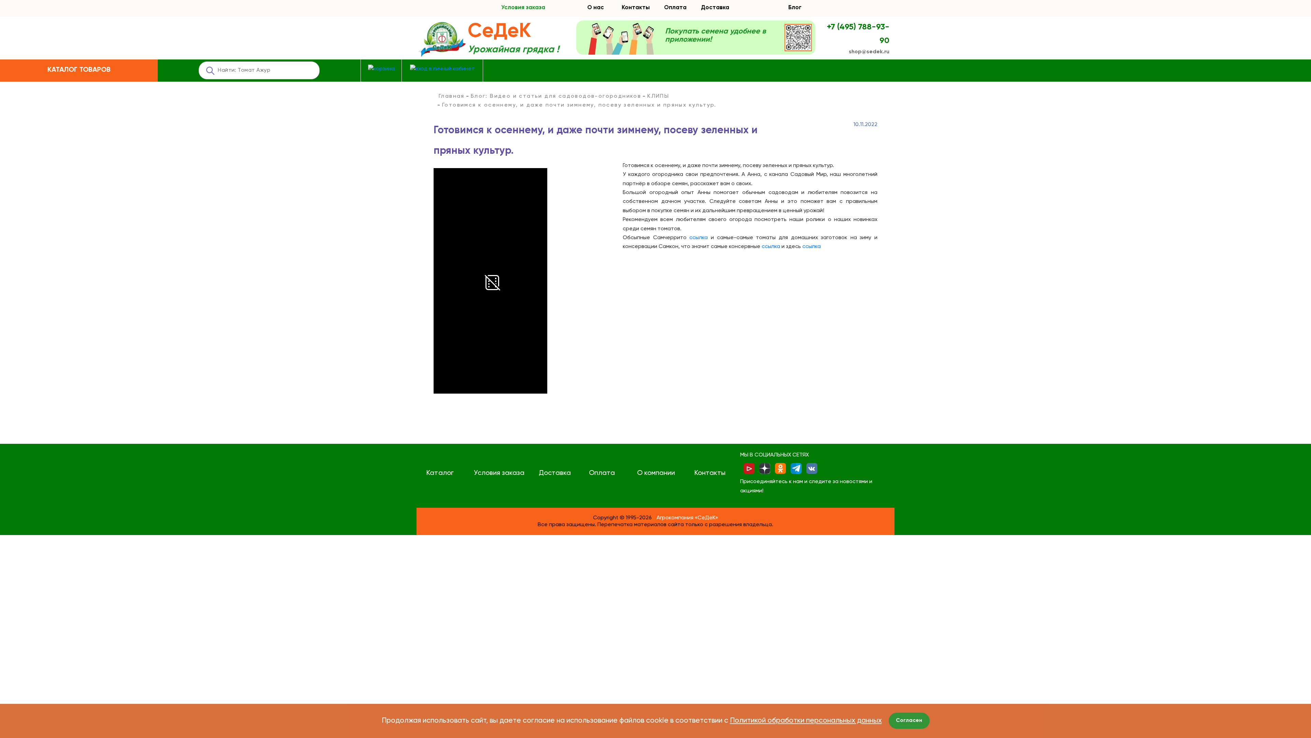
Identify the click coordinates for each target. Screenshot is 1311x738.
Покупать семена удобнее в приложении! (715, 35)
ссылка (698, 238)
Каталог (439, 473)
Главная (452, 96)
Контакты (636, 8)
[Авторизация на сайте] (442, 69)
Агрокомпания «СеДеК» (687, 518)
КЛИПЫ (658, 96)
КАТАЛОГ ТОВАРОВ (79, 70)
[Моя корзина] (381, 69)
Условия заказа (523, 8)
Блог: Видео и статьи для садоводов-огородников (556, 96)
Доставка (715, 8)
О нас (595, 8)
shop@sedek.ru (869, 52)
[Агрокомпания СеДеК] (442, 39)
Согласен (909, 720)
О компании (656, 473)
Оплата (675, 8)
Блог (795, 8)
